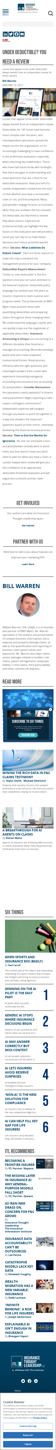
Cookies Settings (28, 1426)
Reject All (28, 1435)
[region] (28, 1421)
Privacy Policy (40, 1417)
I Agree (28, 1444)
